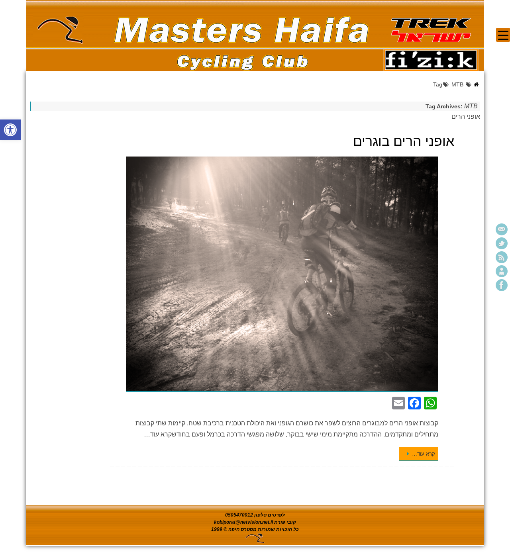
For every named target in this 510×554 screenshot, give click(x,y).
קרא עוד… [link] (423, 454)
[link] (10, 129)
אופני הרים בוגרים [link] (403, 141)
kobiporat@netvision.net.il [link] (243, 522)
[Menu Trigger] (503, 35)
